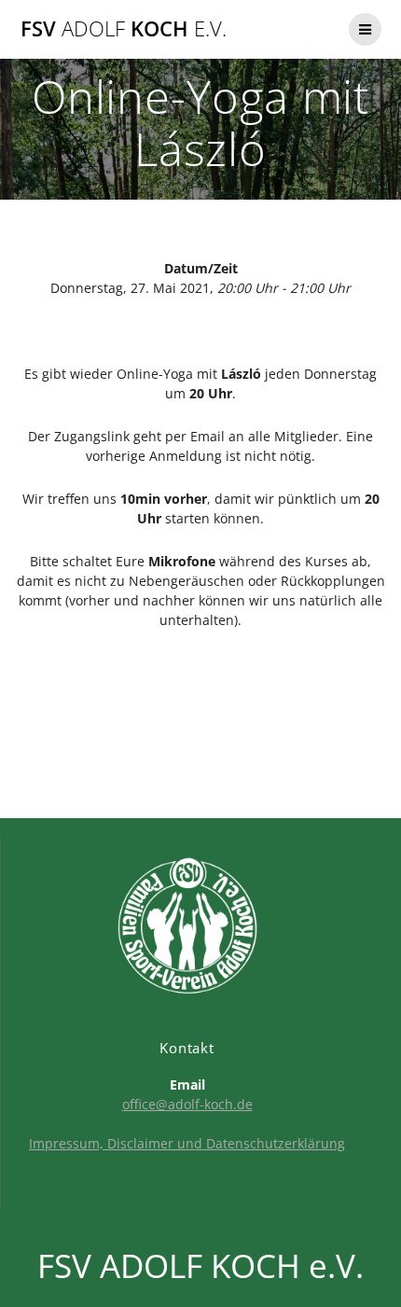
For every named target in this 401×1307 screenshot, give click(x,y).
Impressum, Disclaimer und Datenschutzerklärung (187, 1143)
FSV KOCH (124, 29)
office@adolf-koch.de (187, 1104)
